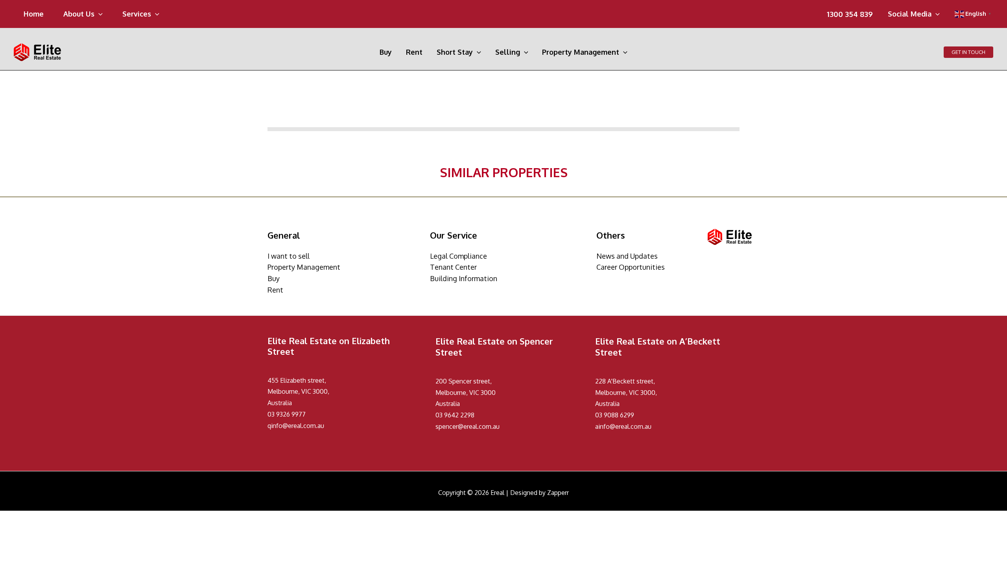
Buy (273, 278)
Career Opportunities (630, 267)
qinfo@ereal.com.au (295, 426)
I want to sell (288, 256)
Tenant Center (453, 267)
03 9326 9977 (286, 414)
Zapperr (558, 493)
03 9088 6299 (614, 415)
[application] (98, 13)
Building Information (463, 278)
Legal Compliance (458, 256)
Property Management (303, 267)
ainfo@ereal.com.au (623, 426)
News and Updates (627, 256)
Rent (275, 289)
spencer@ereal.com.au (467, 426)
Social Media (909, 14)
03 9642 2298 (454, 415)
